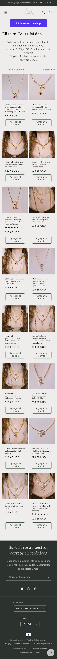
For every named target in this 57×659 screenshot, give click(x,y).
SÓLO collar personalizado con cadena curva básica (13, 395)
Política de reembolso (23, 644)
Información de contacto (30, 653)
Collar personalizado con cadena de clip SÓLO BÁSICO (15, 451)
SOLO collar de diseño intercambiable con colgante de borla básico (41, 107)
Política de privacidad (43, 644)
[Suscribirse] (48, 577)
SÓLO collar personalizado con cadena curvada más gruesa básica (13, 339)
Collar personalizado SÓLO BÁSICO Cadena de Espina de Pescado (41, 451)
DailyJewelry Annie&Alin (26, 640)
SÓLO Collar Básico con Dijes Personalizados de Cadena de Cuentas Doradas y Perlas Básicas (15, 108)
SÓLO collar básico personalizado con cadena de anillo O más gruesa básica (41, 339)
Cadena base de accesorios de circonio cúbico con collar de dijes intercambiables (15, 220)
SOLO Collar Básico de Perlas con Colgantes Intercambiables (40, 219)
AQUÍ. (33, 60)
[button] (6, 12)
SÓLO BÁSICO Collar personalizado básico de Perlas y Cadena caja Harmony (41, 507)
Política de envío (40, 648)
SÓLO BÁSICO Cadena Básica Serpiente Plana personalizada (14, 506)
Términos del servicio (22, 648)
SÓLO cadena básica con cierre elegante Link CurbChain (14, 281)
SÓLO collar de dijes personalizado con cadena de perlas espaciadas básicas (39, 282)
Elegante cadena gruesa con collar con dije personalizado (41, 164)
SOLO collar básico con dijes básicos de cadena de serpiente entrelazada (15, 164)
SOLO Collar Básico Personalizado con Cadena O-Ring (39, 395)
